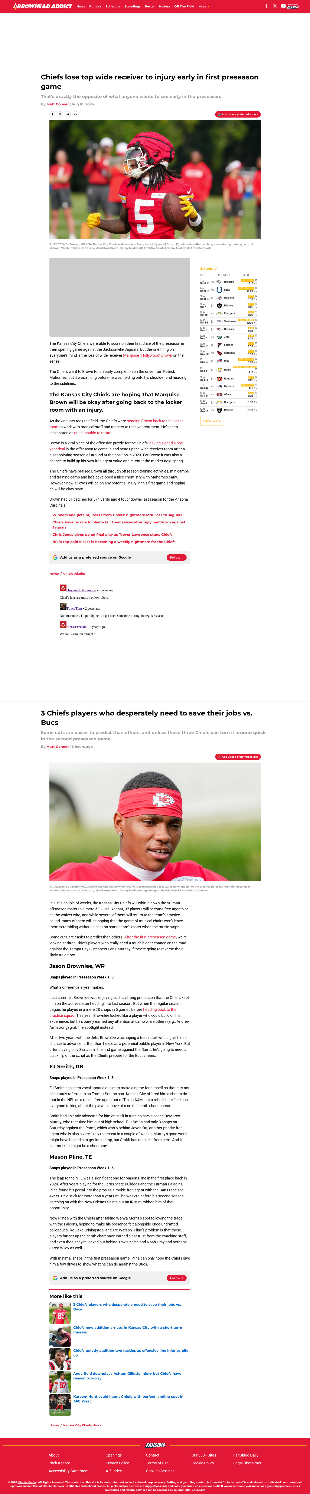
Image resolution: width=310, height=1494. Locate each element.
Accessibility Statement (69, 1471)
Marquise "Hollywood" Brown (147, 355)
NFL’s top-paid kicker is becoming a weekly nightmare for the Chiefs (114, 542)
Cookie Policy (203, 1463)
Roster (150, 6)
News (80, 6)
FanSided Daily (245, 1455)
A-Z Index (114, 1471)
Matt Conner (57, 104)
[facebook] (266, 6)
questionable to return (92, 433)
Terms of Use (157, 1463)
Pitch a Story (59, 1463)
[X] (275, 6)
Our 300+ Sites (204, 1455)
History (164, 6)
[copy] (75, 114)
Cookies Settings (160, 1471)
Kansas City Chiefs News (82, 1425)
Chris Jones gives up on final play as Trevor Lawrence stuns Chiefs (112, 535)
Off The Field (184, 6)
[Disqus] (163, 636)
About (54, 1455)
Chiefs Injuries (74, 574)
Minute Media (27, 1482)
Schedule (113, 6)
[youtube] (283, 6)
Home (54, 574)
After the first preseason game (150, 937)
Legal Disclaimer (247, 1463)
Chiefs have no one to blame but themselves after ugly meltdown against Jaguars (118, 524)
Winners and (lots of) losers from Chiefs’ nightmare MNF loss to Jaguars (117, 515)
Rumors (95, 6)
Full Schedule (212, 421)
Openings (114, 1455)
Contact (152, 1455)
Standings (133, 6)
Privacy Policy (117, 1463)
